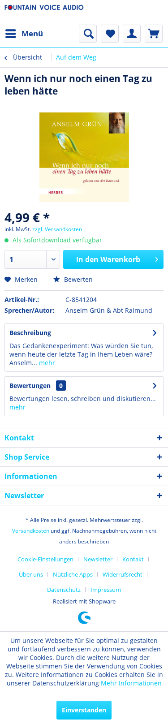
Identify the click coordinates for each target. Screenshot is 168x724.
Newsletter (97, 559)
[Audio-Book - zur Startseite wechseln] (44, 12)
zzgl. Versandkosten (57, 229)
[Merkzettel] (110, 34)
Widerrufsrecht (122, 574)
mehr (46, 362)
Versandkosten (30, 530)
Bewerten (77, 279)
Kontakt (133, 559)
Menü (32, 33)
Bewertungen (30, 385)
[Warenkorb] (154, 34)
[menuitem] (23, 34)
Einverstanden (84, 710)
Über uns (31, 574)
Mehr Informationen (131, 683)
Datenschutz (64, 590)
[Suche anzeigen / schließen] (88, 34)
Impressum (105, 590)
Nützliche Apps (73, 574)
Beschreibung (30, 332)
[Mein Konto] (132, 34)
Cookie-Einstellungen (45, 559)
